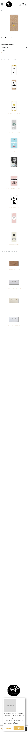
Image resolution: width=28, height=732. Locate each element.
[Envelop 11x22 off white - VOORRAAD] (14, 299)
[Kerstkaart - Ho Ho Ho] (14, 70)
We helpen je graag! (5, 52)
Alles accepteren (18, 728)
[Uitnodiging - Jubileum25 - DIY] (14, 124)
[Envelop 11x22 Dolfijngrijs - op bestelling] (14, 280)
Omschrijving (4, 47)
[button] (20, 4)
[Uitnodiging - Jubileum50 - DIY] (14, 106)
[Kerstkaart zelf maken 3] (14, 218)
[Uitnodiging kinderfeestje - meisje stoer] (14, 181)
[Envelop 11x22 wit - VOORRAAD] (14, 318)
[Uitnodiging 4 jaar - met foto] (14, 162)
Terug (3, 10)
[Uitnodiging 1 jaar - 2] (14, 143)
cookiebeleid (21, 717)
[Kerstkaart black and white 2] (14, 199)
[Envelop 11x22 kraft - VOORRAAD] (14, 262)
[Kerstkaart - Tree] (14, 84)
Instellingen (8, 728)
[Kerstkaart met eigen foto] (14, 237)
